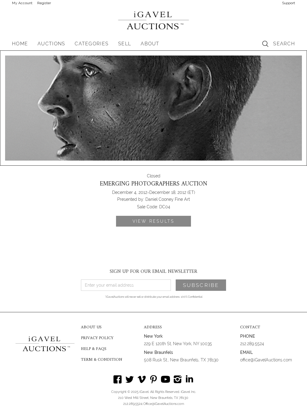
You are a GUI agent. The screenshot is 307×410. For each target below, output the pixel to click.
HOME (20, 44)
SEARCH (284, 44)
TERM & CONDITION (101, 360)
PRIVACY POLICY (97, 338)
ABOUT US (91, 327)
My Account (22, 3)
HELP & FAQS (93, 349)
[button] (51, 44)
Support (288, 3)
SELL (124, 44)
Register (44, 3)
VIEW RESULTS (153, 221)
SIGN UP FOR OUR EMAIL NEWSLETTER (153, 272)
